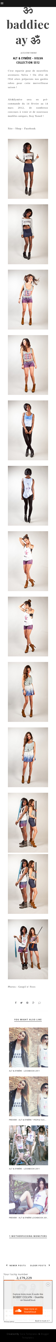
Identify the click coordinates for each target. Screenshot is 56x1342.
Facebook (30, 128)
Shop (18, 128)
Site (10, 128)
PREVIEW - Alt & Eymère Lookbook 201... (29, 1217)
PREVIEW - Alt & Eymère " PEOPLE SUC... (28, 1120)
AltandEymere (28, 53)
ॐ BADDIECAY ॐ (28, 24)
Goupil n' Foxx (27, 986)
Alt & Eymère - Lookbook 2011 (24, 1071)
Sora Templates (29, 1333)
